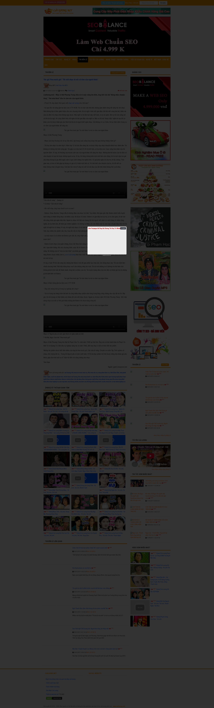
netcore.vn (109, 255)
